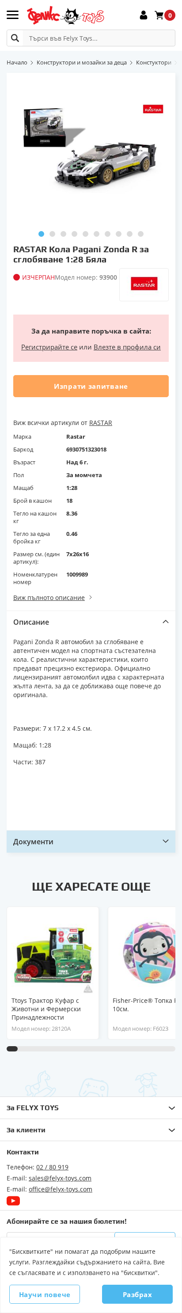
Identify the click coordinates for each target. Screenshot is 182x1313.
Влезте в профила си (127, 346)
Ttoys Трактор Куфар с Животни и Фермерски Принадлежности (46, 1008)
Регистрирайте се (49, 346)
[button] (41, 233)
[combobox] (91, 38)
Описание (31, 622)
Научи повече (45, 1294)
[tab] (91, 622)
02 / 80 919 (52, 1167)
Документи (33, 841)
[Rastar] (144, 284)
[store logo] (65, 15)
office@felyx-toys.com (60, 1189)
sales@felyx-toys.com (60, 1178)
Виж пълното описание (49, 597)
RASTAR (100, 422)
